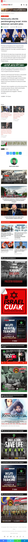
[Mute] (23, 362)
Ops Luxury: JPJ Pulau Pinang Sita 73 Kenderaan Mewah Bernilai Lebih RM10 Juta (7, 234)
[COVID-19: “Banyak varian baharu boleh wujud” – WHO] (21, 244)
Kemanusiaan (7, 13)
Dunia (6, 175)
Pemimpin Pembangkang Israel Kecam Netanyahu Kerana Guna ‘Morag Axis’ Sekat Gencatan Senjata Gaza (6, 132)
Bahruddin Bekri (5, 26)
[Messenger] (14, 153)
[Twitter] (11, 153)
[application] (14, 356)
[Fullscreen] (25, 362)
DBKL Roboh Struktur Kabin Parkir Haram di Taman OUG (14, 1)
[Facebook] (7, 153)
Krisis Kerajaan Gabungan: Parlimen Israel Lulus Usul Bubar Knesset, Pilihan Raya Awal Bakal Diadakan (18, 115)
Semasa (6, 16)
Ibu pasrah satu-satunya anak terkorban (7, 250)
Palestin (12, 13)
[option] (14, 177)
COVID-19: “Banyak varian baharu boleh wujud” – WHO (21, 251)
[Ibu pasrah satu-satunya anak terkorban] (7, 244)
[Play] (2, 362)
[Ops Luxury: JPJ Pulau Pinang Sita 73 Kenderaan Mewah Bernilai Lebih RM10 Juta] (7, 228)
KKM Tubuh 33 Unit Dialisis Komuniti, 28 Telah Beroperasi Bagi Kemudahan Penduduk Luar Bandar (21, 235)
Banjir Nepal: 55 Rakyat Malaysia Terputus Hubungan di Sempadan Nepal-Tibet (13, 180)
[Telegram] (20, 153)
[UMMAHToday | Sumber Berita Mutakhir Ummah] (7, 4)
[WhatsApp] (17, 153)
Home (3, 13)
